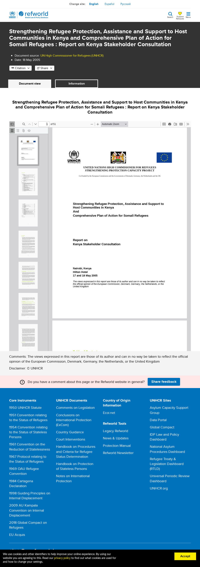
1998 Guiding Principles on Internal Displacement (29, 495)
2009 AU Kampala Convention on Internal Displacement (26, 510)
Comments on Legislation (75, 407)
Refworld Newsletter (118, 452)
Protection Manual (117, 445)
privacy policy (62, 558)
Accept (185, 556)
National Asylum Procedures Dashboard (167, 449)
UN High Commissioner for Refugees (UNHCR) (72, 55)
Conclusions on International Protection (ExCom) (73, 420)
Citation (20, 68)
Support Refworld (180, 17)
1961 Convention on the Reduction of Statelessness (29, 446)
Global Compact (162, 427)
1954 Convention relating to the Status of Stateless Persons (28, 432)
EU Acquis (17, 534)
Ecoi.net (109, 412)
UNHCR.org (159, 488)
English (93, 4)
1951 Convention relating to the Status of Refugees (28, 417)
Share (44, 68)
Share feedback (164, 381)
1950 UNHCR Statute (25, 407)
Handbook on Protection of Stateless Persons (74, 466)
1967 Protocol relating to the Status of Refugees (27, 459)
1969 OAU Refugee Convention (24, 471)
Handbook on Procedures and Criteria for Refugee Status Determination (75, 451)
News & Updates (116, 438)
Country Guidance (70, 432)
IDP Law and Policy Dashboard (164, 437)
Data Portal (158, 419)
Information (77, 83)
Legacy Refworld (115, 430)
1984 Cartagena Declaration (21, 483)
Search (170, 17)
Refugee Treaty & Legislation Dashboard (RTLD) (167, 463)
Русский (126, 4)
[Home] (28, 15)
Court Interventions (70, 439)
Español (109, 4)
